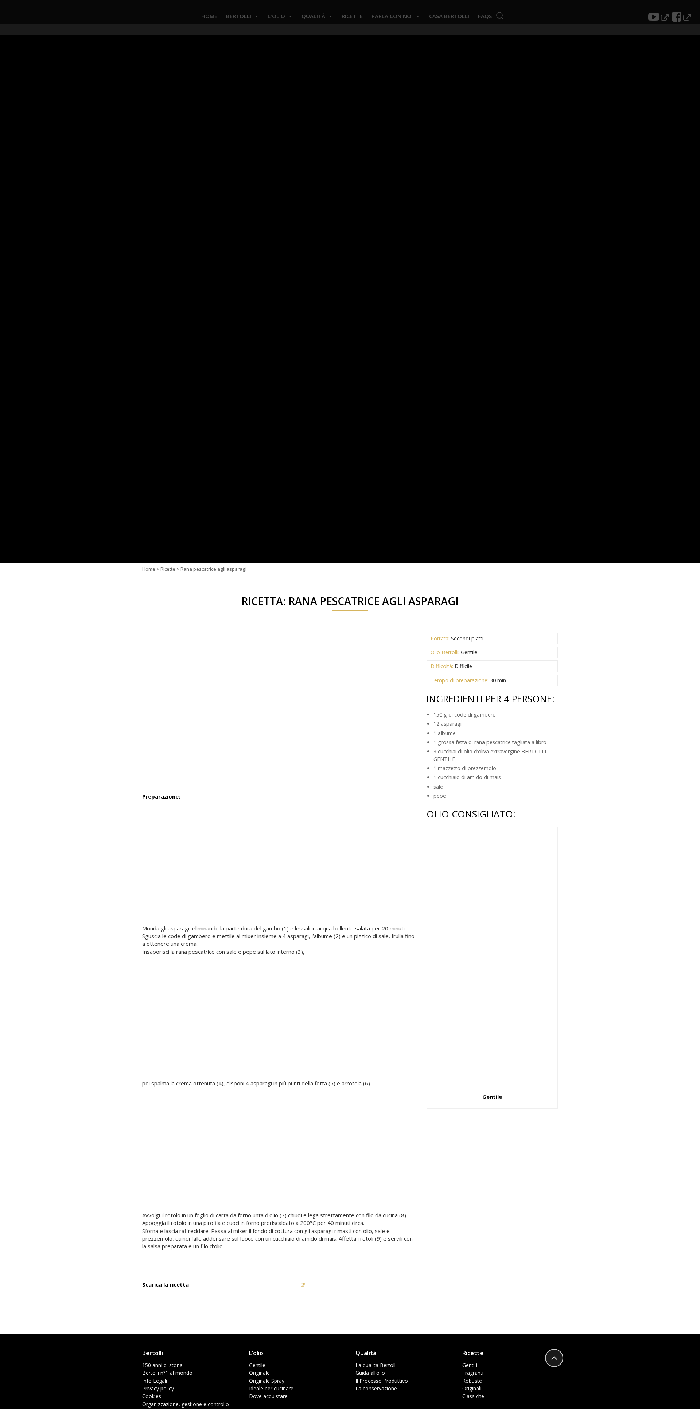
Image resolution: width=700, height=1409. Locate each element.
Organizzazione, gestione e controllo (185, 1404)
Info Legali (154, 1380)
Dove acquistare (268, 1396)
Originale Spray (266, 1380)
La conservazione (376, 1388)
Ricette (167, 569)
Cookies (151, 1396)
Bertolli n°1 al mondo (167, 1372)
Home (148, 569)
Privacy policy (158, 1388)
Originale (259, 1372)
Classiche (473, 1396)
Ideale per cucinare (271, 1388)
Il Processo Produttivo (381, 1380)
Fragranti (472, 1372)
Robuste (472, 1380)
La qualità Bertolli (376, 1365)
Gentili (469, 1365)
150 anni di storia (162, 1365)
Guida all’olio (370, 1372)
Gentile (257, 1365)
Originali (471, 1388)
